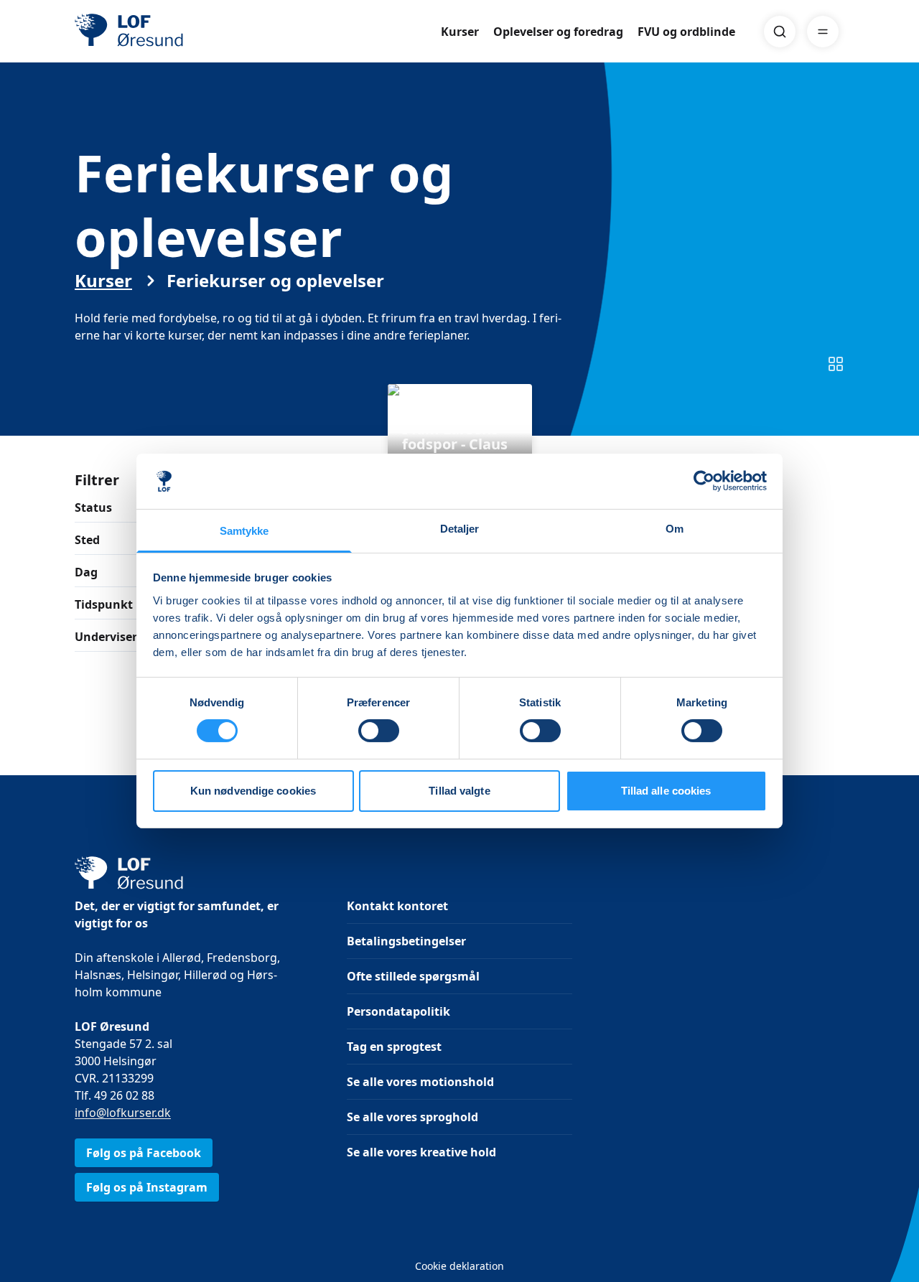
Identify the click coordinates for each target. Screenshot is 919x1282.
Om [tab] (675, 529)
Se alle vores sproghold (412, 1117)
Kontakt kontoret (397, 906)
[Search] (780, 31)
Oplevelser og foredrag (558, 31)
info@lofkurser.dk (123, 1112)
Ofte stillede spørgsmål (413, 976)
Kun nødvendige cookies (253, 791)
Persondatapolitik (398, 1011)
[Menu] (823, 31)
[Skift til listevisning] (835, 364)
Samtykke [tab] (244, 531)
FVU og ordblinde (686, 31)
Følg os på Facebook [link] (143, 1153)
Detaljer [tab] (460, 529)
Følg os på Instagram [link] (146, 1187)
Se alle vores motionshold (420, 1082)
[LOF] (179, 31)
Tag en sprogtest (394, 1046)
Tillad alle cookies (666, 791)
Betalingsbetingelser (406, 941)
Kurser (460, 31)
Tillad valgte (459, 791)
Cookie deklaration (459, 1266)
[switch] (378, 730)
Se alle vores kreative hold (421, 1152)
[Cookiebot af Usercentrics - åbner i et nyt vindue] (704, 481)
